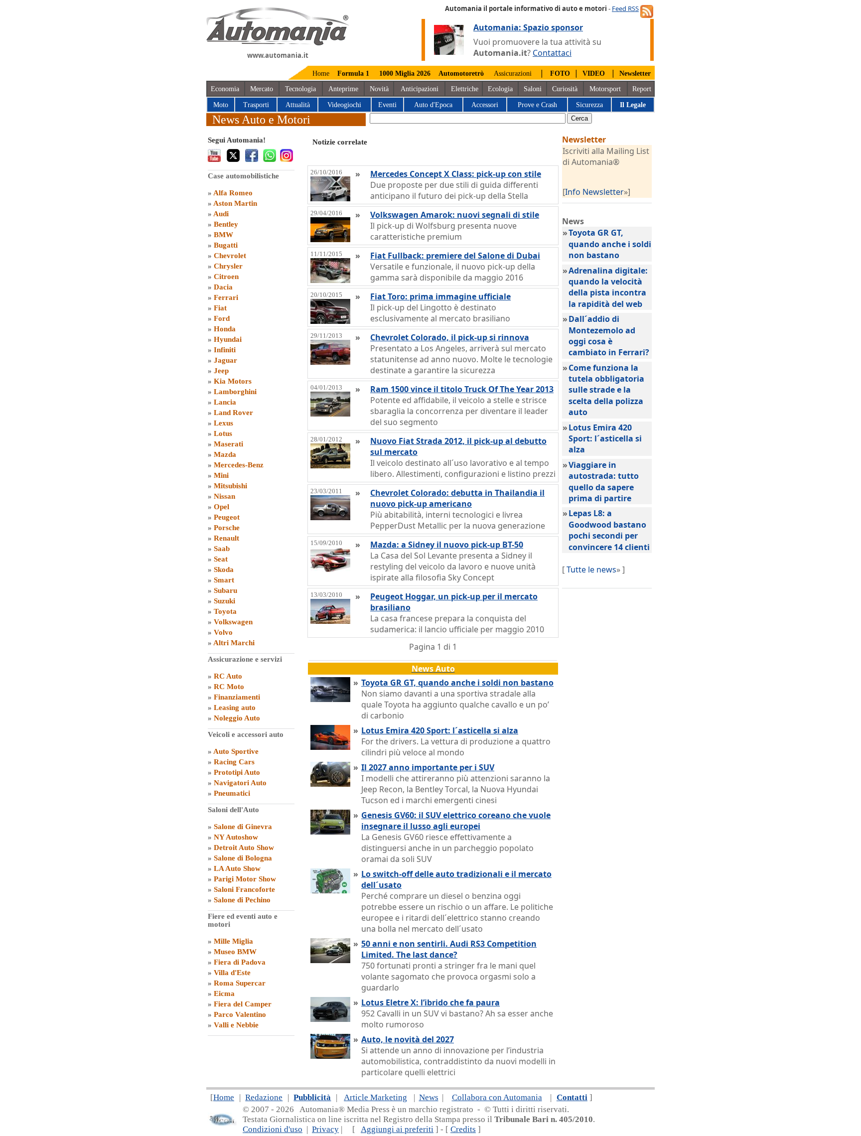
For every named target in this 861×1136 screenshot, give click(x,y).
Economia (225, 89)
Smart (224, 580)
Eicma (224, 993)
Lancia (225, 402)
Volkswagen (233, 622)
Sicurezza (589, 105)
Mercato (261, 89)
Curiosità (564, 89)
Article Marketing (375, 1097)
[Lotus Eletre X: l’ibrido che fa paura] (330, 1018)
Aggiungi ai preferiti (397, 1129)
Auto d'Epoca (433, 105)
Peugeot (227, 517)
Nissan (224, 496)
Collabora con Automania (497, 1097)
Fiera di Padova (240, 962)
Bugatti (226, 245)
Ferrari (226, 297)
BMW (223, 235)
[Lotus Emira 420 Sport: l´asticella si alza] (330, 746)
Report (641, 89)
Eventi (387, 105)
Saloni (533, 89)
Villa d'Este (232, 973)
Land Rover (233, 413)
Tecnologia (300, 89)
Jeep (221, 371)
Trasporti (256, 105)
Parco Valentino (240, 1014)
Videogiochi (344, 105)
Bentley (226, 224)
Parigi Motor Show (245, 879)
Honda (225, 329)
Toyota (225, 611)
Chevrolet (230, 256)
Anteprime (343, 89)
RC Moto (229, 687)
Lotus (223, 433)
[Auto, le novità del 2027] (330, 1055)
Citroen (226, 277)
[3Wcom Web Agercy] (222, 1124)
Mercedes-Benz (239, 465)
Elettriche (464, 89)
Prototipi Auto (237, 772)
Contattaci (552, 52)
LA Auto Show (237, 868)
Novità (379, 89)
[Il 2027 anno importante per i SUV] (330, 783)
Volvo (223, 632)
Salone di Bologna (243, 858)
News (428, 1097)
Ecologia (500, 89)
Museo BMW (235, 952)
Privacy (325, 1129)
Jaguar (225, 360)
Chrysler (228, 266)
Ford (222, 318)
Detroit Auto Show (244, 848)
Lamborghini (235, 392)
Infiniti (225, 350)
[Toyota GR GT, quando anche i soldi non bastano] (330, 699)
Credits (463, 1129)
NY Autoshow (236, 837)
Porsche (227, 528)
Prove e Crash (537, 105)
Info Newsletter (594, 191)
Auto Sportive (236, 751)
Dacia (223, 287)
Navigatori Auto (240, 783)
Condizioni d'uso (272, 1129)
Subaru (225, 590)
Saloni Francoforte (244, 889)
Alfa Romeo (233, 193)
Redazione (264, 1097)
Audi (221, 214)
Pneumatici (232, 793)
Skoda (224, 569)
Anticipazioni (419, 89)
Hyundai (228, 339)
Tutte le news (591, 569)
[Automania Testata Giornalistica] (277, 42)
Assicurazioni (513, 73)
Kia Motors (233, 381)
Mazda (225, 454)
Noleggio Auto (237, 718)
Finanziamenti (237, 697)
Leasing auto (235, 707)
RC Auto (228, 676)
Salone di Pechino (242, 900)
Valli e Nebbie (236, 1025)
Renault (226, 538)
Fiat (220, 308)
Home (320, 73)
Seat (221, 559)
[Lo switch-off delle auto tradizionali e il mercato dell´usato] (330, 890)
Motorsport (605, 89)
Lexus (223, 423)
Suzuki (224, 601)
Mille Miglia (233, 941)
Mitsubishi (230, 486)
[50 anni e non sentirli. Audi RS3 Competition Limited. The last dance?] (330, 960)
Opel (221, 507)
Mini (221, 475)
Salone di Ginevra (243, 827)
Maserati (228, 444)
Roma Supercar (240, 983)
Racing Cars (234, 762)
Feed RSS (625, 8)
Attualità (298, 105)
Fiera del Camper (243, 1004)
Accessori (484, 105)
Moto (220, 105)
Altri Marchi (234, 643)
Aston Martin (235, 203)
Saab (222, 549)
